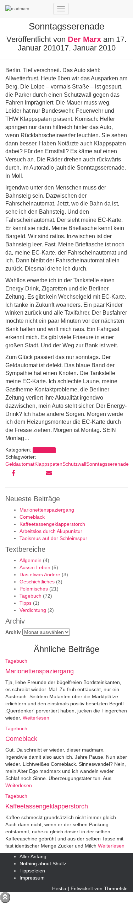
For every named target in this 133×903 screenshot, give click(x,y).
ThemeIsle (116, 888)
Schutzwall (74, 464)
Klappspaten (48, 464)
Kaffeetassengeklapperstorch (52, 524)
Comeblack (32, 517)
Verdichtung (33, 610)
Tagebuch (44, 450)
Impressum (32, 878)
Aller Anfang (33, 856)
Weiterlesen (35, 718)
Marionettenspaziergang (47, 510)
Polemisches (34, 589)
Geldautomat (19, 464)
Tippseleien (32, 870)
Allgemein (30, 560)
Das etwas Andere (40, 574)
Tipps (26, 603)
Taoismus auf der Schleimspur (53, 538)
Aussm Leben (35, 567)
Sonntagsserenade (107, 464)
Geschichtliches (37, 581)
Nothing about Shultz (43, 863)
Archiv (13, 632)
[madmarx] (26, 9)
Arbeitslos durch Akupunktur (51, 531)
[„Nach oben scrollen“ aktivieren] (5, 897)
